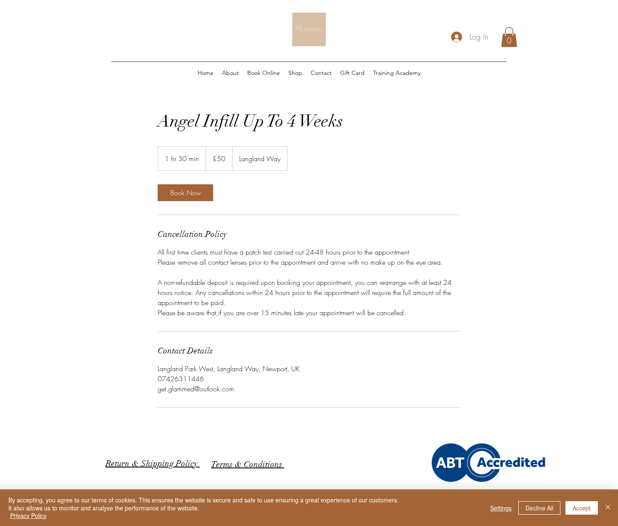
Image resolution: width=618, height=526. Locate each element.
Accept (582, 508)
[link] (185, 192)
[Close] (608, 507)
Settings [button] (501, 508)
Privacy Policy (28, 515)
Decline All (539, 508)
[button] (509, 37)
